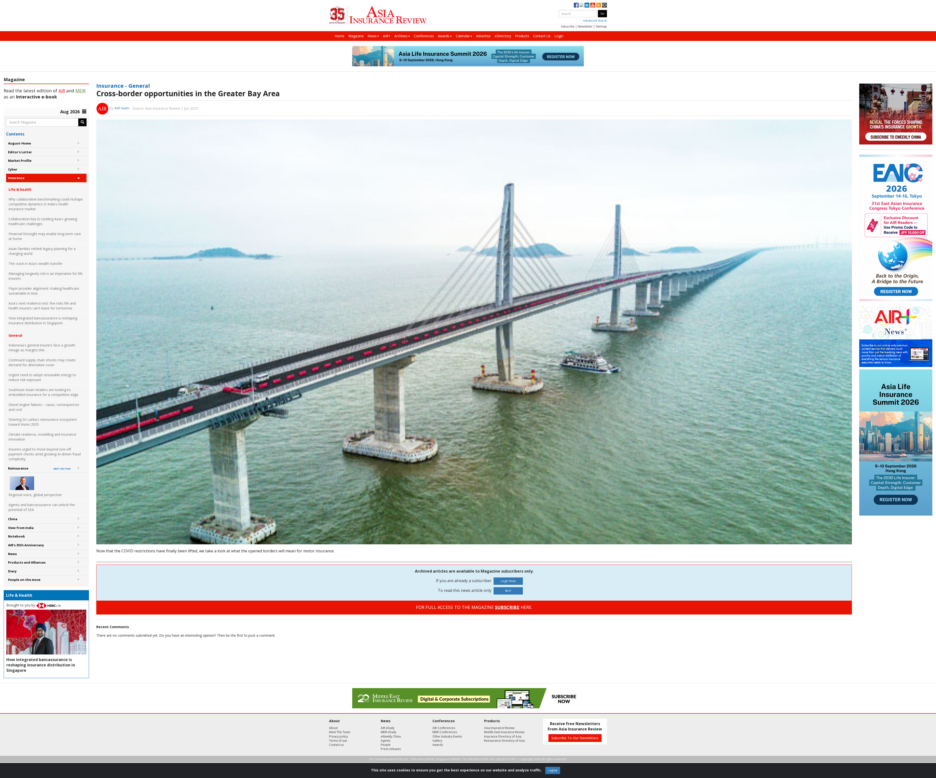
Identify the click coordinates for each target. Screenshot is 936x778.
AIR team (122, 108)
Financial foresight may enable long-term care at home (45, 236)
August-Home (19, 143)
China (12, 519)
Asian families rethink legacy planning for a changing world (42, 251)
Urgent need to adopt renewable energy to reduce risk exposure (42, 377)
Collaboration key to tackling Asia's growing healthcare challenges (43, 221)
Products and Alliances (27, 562)
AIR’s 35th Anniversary (26, 545)
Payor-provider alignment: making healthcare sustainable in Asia (44, 291)
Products (522, 36)
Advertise (483, 36)
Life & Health (19, 595)
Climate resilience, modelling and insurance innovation (42, 437)
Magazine (356, 36)
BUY (508, 591)
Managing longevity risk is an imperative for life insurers (46, 276)
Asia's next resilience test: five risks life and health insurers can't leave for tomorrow (42, 305)
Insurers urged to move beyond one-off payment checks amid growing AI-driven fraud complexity (45, 454)
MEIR (80, 91)
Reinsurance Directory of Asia (504, 741)
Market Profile (19, 160)
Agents (385, 741)
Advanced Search (595, 21)
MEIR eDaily (388, 732)
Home (339, 36)
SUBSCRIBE (507, 607)
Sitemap (601, 26)
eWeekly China (391, 736)
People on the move (24, 579)
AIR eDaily (387, 728)
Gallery (437, 741)
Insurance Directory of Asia (502, 736)
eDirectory (503, 36)
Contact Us (542, 36)
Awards (443, 36)
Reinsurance (39, 468)
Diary (12, 571)
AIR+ (386, 36)
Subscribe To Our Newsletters (575, 738)
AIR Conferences (443, 728)
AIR (61, 91)
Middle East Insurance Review (504, 732)
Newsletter (585, 26)
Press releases (391, 749)
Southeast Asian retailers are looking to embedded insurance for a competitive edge (43, 392)
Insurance (16, 178)
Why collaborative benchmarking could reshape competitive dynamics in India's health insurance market (46, 204)
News (372, 36)
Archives (401, 36)
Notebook (16, 536)
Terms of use (338, 741)
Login (559, 36)
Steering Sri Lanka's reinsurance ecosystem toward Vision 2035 (43, 422)
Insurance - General (123, 85)
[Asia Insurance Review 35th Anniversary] (378, 15)
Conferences (424, 36)
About (333, 728)
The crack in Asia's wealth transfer (35, 263)
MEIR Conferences (444, 732)
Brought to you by (21, 605)
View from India (21, 528)
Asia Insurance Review (499, 728)
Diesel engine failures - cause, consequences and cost (44, 407)
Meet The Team (339, 732)
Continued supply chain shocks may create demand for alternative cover (42, 362)
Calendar (463, 36)
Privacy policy (338, 736)
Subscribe (568, 26)
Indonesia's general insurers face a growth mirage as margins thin (42, 347)
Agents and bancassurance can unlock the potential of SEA (42, 507)
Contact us (336, 745)
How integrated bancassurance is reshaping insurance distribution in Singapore (43, 320)
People (385, 745)
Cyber (12, 169)
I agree (552, 770)
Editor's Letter (20, 152)
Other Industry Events (447, 736)
